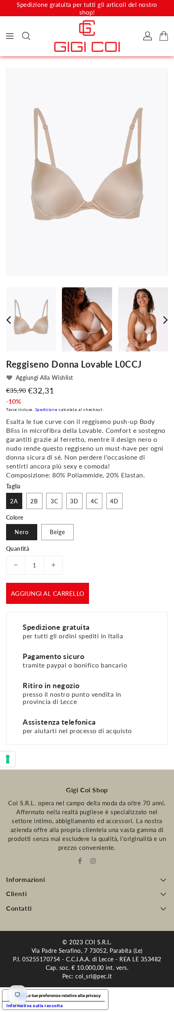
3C (54, 501)
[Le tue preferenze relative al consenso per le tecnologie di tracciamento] (7, 759)
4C (94, 501)
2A (14, 501)
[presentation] (8, 319)
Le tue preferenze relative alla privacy (63, 995)
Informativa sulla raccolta (34, 1005)
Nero (22, 531)
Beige (57, 531)
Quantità (17, 549)
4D (114, 501)
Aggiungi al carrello (48, 593)
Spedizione (46, 409)
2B (34, 501)
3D (74, 501)
